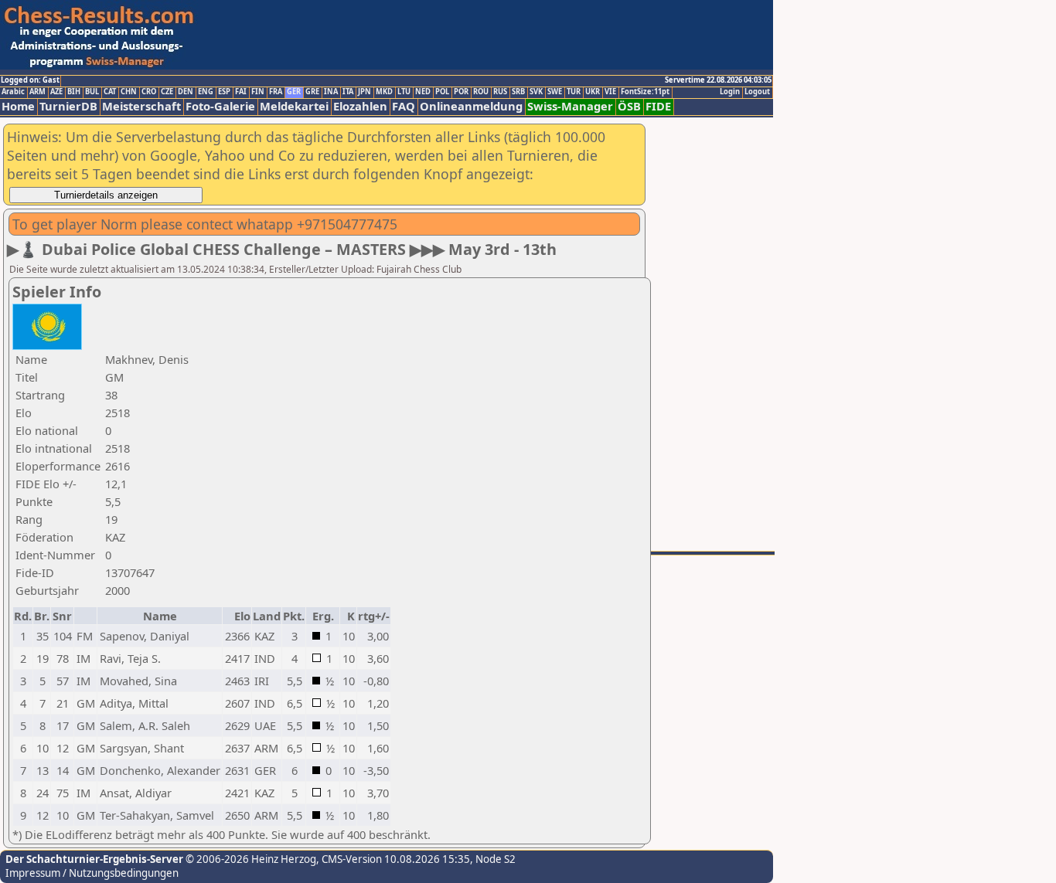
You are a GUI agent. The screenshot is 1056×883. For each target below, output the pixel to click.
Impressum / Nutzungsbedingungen (92, 873)
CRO (148, 92)
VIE (610, 92)
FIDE (658, 106)
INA (331, 92)
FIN (257, 92)
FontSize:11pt (645, 92)
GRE (312, 92)
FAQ (403, 106)
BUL (92, 92)
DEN (185, 92)
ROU (481, 92)
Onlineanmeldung (471, 106)
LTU (403, 92)
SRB (518, 92)
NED (423, 92)
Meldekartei (294, 106)
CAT (110, 92)
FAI (241, 92)
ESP (224, 92)
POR (461, 92)
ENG (205, 92)
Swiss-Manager (570, 106)
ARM (37, 92)
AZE (56, 92)
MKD (384, 92)
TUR (574, 92)
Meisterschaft (141, 106)
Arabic (13, 92)
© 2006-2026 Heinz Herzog (249, 859)
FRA (275, 92)
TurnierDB (68, 106)
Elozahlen (360, 106)
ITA (347, 92)
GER (294, 92)
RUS (500, 92)
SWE (554, 92)
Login (730, 92)
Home (18, 106)
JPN (364, 92)
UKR (592, 92)
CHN (129, 92)
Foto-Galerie (220, 106)
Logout (757, 92)
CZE (167, 92)
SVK (536, 92)
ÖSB (629, 106)
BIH (73, 92)
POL (442, 92)
